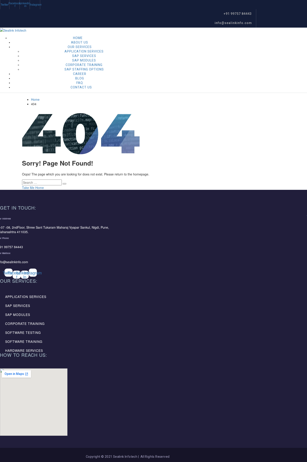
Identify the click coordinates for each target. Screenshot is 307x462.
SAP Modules (84, 60)
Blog (79, 78)
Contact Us (81, 87)
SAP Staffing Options (84, 69)
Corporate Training (84, 65)
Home (78, 38)
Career (79, 74)
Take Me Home (33, 187)
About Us (79, 42)
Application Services (84, 51)
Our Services (80, 47)
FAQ (79, 83)
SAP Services (84, 56)
